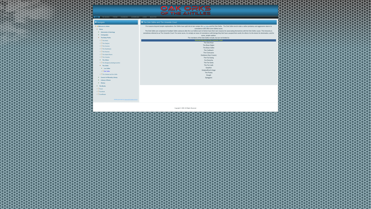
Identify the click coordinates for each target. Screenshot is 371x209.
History (103, 83)
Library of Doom (106, 80)
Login (145, 17)
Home (97, 17)
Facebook (124, 17)
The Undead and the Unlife (109, 74)
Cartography (104, 35)
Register (153, 17)
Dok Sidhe (107, 71)
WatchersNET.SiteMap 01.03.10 (130, 99)
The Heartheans (106, 49)
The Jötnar (105, 60)
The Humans (106, 51)
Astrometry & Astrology (108, 32)
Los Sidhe (107, 68)
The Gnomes (106, 46)
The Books (105, 17)
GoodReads (135, 17)
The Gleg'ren (105, 43)
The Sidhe (105, 65)
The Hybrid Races (107, 54)
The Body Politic (106, 37)
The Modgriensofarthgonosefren (111, 63)
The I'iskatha (106, 57)
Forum (115, 17)
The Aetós (105, 40)
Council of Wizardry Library (109, 77)
